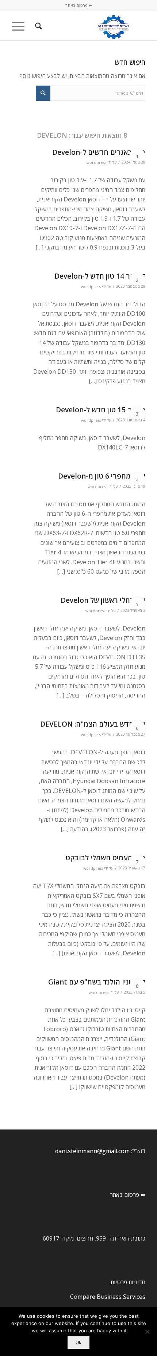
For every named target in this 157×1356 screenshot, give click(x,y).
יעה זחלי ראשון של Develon (103, 600)
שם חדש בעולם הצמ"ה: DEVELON (92, 724)
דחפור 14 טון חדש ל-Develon (99, 276)
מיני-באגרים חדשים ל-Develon (98, 152)
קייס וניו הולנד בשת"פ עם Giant (96, 982)
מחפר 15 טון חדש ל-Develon (100, 409)
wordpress (96, 162)
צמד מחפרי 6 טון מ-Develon (101, 476)
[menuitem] (37, 25)
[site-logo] (91, 25)
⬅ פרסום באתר (78, 5)
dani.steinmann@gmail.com (92, 1151)
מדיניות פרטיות (128, 1282)
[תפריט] (20, 25)
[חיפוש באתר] (37, 25)
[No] (148, 1331)
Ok (78, 1342)
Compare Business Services (107, 1297)
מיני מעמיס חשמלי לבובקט (105, 857)
